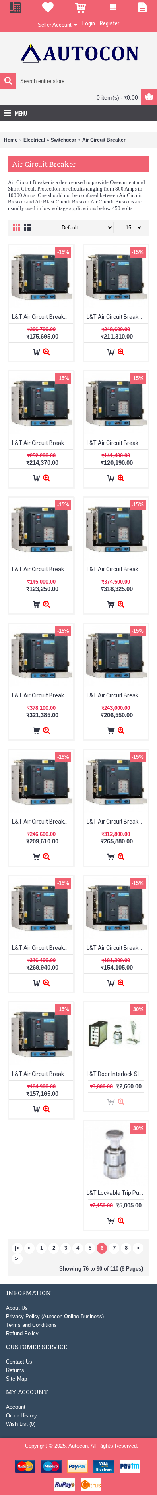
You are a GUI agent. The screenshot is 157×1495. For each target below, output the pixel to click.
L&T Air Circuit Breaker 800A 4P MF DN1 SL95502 (117, 947)
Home (11, 140)
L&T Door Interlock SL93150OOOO (117, 1074)
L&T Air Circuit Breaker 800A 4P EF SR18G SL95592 (42, 821)
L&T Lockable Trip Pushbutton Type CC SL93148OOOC (117, 1193)
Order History (21, 1415)
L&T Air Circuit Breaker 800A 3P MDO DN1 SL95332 (117, 316)
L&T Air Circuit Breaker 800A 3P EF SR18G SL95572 (42, 316)
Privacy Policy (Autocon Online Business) (55, 1316)
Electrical (34, 140)
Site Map (16, 1379)
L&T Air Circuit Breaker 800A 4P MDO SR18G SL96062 (42, 947)
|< (17, 1248)
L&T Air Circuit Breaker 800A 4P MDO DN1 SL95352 (117, 821)
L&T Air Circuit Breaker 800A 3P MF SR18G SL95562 (42, 569)
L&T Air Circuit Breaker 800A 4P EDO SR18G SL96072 (42, 695)
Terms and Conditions (31, 1325)
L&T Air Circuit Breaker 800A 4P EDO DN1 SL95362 (117, 569)
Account (15, 1407)
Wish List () (20, 1424)
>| (17, 1259)
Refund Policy (22, 1333)
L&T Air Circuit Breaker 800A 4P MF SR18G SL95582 (42, 1074)
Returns (15, 1370)
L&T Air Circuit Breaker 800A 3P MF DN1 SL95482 (117, 443)
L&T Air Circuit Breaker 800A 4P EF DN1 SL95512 (117, 695)
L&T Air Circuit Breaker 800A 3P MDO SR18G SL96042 (42, 443)
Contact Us (19, 1362)
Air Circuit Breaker (104, 140)
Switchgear (63, 140)
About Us (17, 1308)
